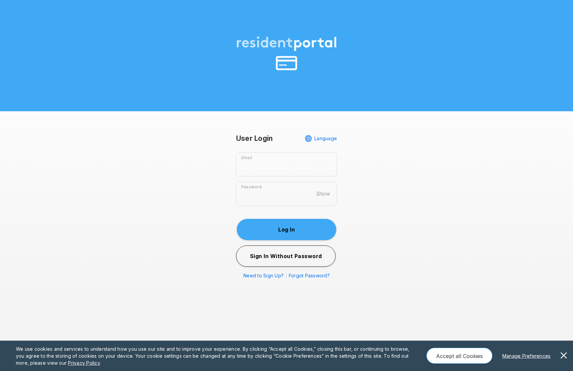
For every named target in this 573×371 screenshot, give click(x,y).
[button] (286, 229)
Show (323, 193)
